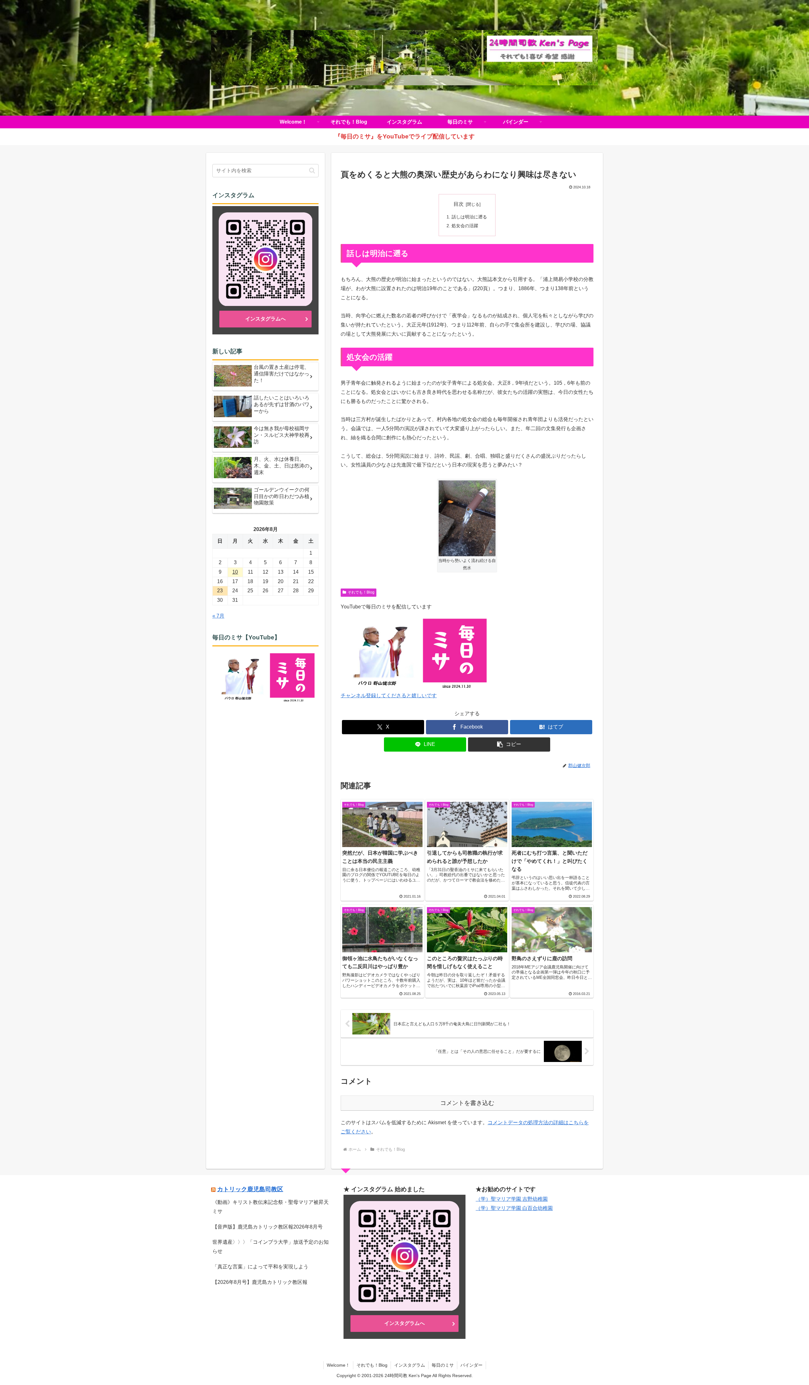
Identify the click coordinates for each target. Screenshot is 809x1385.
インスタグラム (409, 1365)
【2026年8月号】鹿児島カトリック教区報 (259, 1282)
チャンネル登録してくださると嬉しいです (389, 695)
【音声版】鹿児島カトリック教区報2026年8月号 (267, 1226)
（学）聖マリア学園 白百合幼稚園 (514, 1208)
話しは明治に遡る (469, 216)
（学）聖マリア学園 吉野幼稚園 (512, 1199)
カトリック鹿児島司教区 (250, 1189)
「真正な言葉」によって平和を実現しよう (260, 1266)
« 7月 (218, 616)
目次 (458, 204)
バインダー (471, 1365)
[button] (509, 744)
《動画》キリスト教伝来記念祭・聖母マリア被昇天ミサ (270, 1206)
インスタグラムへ (265, 318)
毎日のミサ (443, 1365)
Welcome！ (338, 1365)
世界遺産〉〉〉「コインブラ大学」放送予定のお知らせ (270, 1246)
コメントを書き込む (467, 1103)
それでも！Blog (361, 592)
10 (235, 572)
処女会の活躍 (465, 225)
